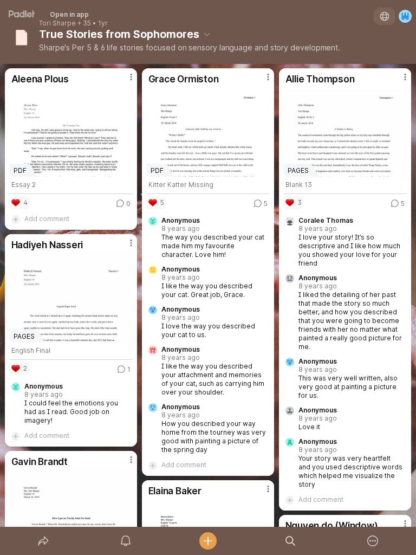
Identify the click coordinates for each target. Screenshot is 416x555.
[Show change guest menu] (405, 16)
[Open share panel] (43, 541)
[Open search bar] (290, 541)
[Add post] (208, 541)
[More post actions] (124, 81)
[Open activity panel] (125, 541)
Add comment (46, 219)
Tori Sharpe (57, 23)
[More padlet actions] (373, 541)
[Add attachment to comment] (16, 219)
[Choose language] (384, 16)
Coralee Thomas (325, 220)
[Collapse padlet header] (207, 34)
